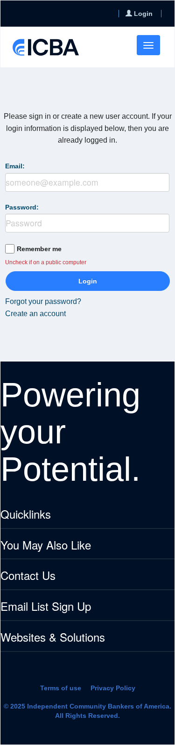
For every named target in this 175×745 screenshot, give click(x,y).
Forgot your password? (43, 301)
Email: (15, 166)
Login (87, 281)
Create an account (35, 314)
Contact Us (28, 576)
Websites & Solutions (52, 637)
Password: (22, 207)
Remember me (39, 249)
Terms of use (60, 688)
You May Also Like (45, 545)
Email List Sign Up (45, 607)
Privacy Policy (113, 688)
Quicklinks (25, 514)
